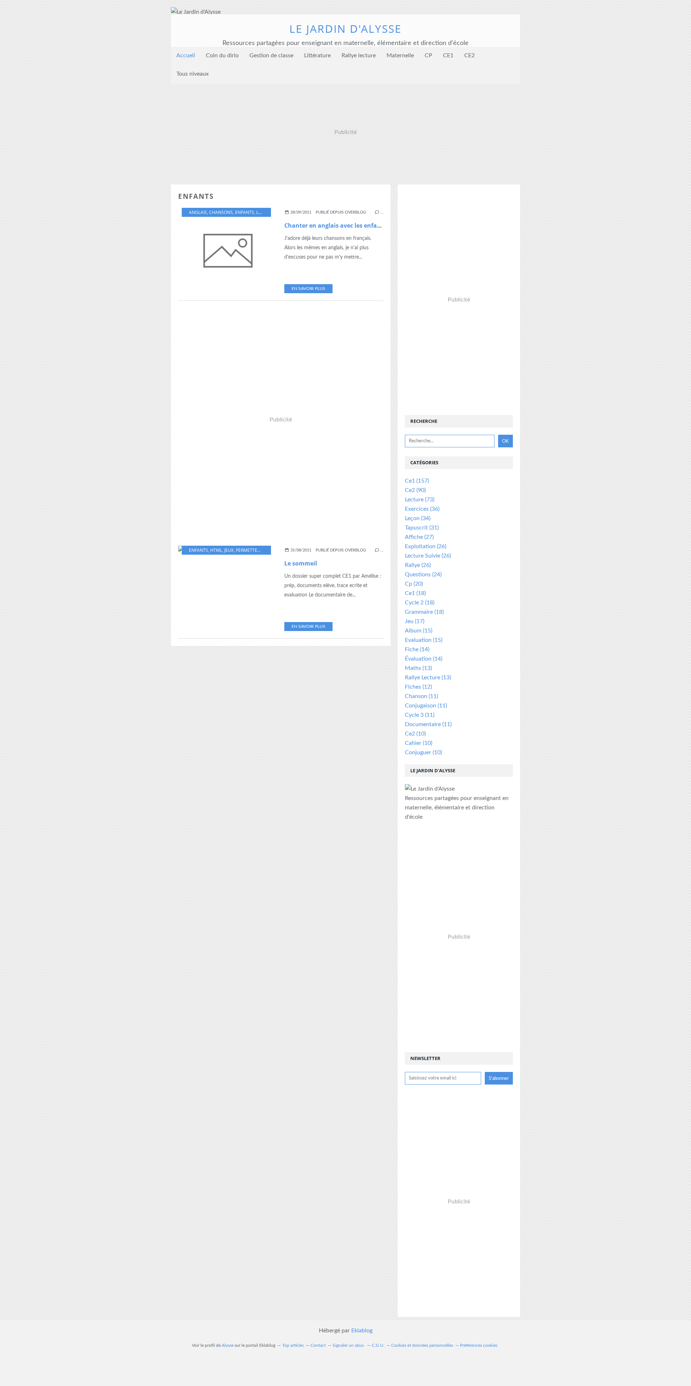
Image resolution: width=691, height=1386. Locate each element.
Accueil (185, 55)
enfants (244, 212)
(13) (418, 668)
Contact (318, 1345)
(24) (423, 574)
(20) (414, 584)
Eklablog (361, 1330)
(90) (415, 490)
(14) (417, 649)
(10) (415, 734)
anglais (198, 212)
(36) (422, 509)
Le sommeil (300, 563)
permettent (249, 550)
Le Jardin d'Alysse (345, 28)
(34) (417, 518)
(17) (414, 621)
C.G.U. (378, 1345)
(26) (425, 546)
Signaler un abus (349, 1345)
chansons (221, 212)
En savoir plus (308, 288)
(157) (417, 481)
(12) (418, 687)
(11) (421, 696)
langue (265, 212)
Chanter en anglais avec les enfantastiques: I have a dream (368, 225)
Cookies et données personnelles (422, 1345)
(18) (415, 593)
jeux (229, 550)
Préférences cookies (478, 1345)
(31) (422, 528)
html (216, 550)
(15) (418, 631)
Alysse (228, 1345)
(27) (419, 537)
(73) (419, 499)
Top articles (293, 1345)
